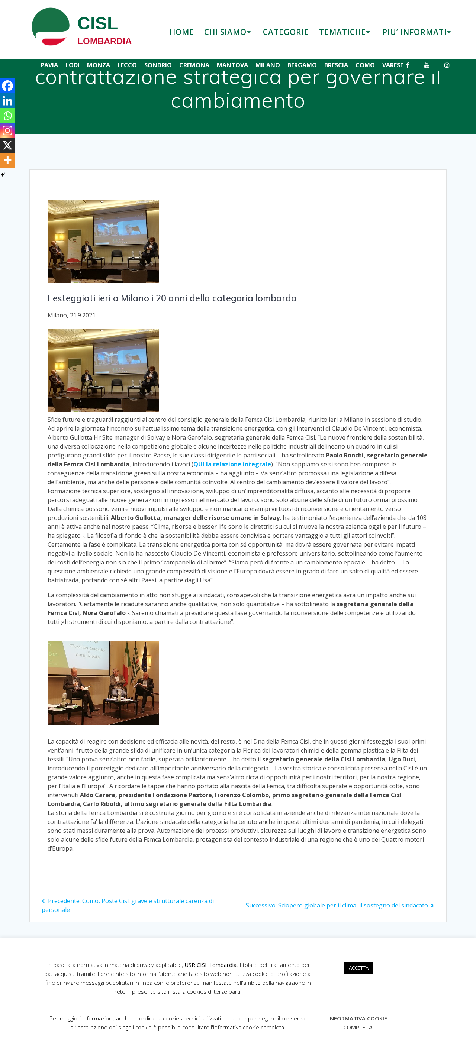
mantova (232, 65)
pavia (49, 65)
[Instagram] (7, 130)
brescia (336, 65)
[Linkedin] (7, 100)
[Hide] (3, 175)
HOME (182, 32)
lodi (72, 65)
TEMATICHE (342, 32)
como (365, 65)
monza (98, 65)
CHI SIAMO (225, 32)
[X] (7, 145)
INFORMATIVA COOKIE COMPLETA (357, 1023)
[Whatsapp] (7, 115)
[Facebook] (7, 85)
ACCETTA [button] (359, 967)
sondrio (158, 65)
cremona (194, 65)
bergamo (302, 65)
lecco (127, 65)
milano (267, 65)
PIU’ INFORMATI (414, 32)
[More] (7, 160)
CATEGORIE (286, 32)
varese (392, 65)
